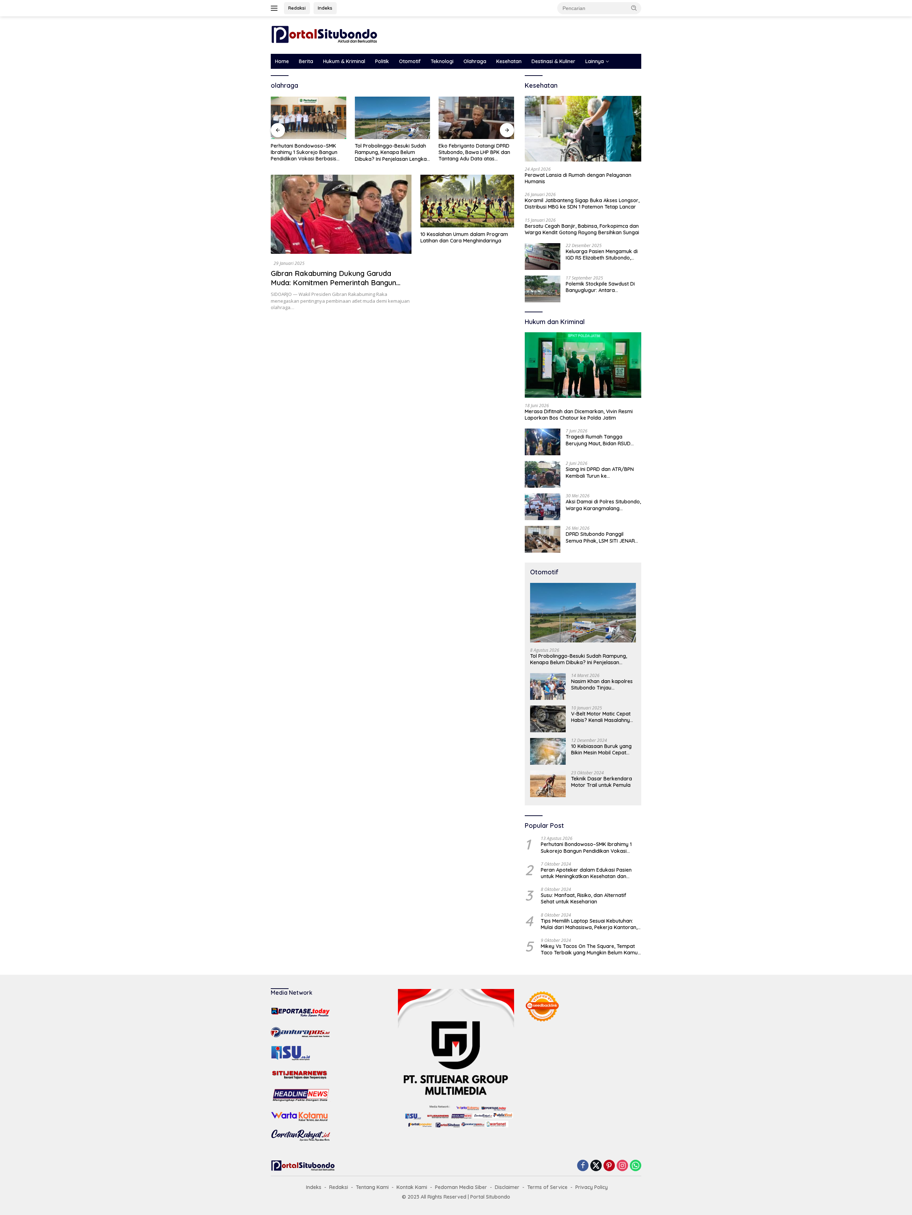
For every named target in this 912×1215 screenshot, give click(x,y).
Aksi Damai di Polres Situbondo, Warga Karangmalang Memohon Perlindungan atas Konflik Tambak (603, 504)
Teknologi (442, 61)
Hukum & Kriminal (344, 61)
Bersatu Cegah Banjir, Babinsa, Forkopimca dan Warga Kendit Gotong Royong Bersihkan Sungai (582, 229)
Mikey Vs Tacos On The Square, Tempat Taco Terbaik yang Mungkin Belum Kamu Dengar (589, 949)
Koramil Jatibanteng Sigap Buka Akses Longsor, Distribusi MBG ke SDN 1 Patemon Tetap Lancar (582, 203)
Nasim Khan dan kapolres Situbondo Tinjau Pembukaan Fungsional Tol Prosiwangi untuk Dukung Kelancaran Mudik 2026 (602, 684)
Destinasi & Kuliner (553, 61)
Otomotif (410, 61)
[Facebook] (583, 1166)
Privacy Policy (591, 1187)
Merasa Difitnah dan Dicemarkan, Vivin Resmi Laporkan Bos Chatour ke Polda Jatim (579, 414)
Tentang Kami (372, 1187)
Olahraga (474, 61)
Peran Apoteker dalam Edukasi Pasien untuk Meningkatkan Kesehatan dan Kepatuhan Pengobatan (586, 873)
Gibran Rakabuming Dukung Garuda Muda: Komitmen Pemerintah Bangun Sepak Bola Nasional (333, 282)
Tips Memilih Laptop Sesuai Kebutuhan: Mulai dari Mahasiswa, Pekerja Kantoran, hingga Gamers (589, 924)
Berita (306, 61)
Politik (382, 61)
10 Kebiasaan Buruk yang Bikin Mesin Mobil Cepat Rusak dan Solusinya (601, 749)
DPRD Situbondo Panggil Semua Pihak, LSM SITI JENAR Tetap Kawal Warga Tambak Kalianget (600, 537)
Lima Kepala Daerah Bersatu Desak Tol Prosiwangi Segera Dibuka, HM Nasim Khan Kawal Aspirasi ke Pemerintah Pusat (475, 152)
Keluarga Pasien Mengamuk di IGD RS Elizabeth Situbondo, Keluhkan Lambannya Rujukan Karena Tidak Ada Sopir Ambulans (602, 254)
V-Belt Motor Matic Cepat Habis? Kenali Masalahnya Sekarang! (602, 717)
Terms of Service (547, 1187)
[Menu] (275, 8)
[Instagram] (622, 1166)
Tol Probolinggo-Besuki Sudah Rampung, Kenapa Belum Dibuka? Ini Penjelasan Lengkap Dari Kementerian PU (308, 152)
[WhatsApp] (635, 1166)
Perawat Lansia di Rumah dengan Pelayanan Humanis (578, 178)
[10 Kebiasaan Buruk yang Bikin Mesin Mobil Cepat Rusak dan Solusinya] (548, 751)
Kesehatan (509, 61)
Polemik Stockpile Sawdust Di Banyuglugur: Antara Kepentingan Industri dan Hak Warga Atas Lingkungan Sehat (602, 287)
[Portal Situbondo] (324, 34)
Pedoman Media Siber (461, 1187)
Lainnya (594, 61)
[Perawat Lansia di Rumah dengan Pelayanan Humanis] (583, 129)
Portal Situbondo (490, 1197)
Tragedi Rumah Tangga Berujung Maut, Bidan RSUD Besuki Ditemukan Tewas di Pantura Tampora (598, 440)
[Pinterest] (609, 1166)
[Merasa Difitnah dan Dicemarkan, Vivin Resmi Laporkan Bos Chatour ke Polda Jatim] (583, 365)
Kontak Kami (412, 1187)
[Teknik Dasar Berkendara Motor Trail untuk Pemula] (548, 783)
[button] (634, 8)
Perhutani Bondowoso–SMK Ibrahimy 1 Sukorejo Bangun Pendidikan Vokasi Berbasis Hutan (586, 847)
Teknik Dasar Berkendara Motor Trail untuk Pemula (601, 781)
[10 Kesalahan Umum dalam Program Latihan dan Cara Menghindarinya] (467, 201)
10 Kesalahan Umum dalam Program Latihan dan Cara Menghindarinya (464, 237)
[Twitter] (596, 1166)
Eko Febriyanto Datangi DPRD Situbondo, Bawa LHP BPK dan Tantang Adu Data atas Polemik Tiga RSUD (390, 152)
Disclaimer (507, 1187)
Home (282, 61)
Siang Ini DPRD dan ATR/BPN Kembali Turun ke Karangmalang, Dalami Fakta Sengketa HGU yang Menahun (601, 472)
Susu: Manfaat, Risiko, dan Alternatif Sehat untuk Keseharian (583, 898)
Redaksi (297, 8)
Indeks (325, 8)
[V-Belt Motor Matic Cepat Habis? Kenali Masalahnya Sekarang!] (548, 719)
